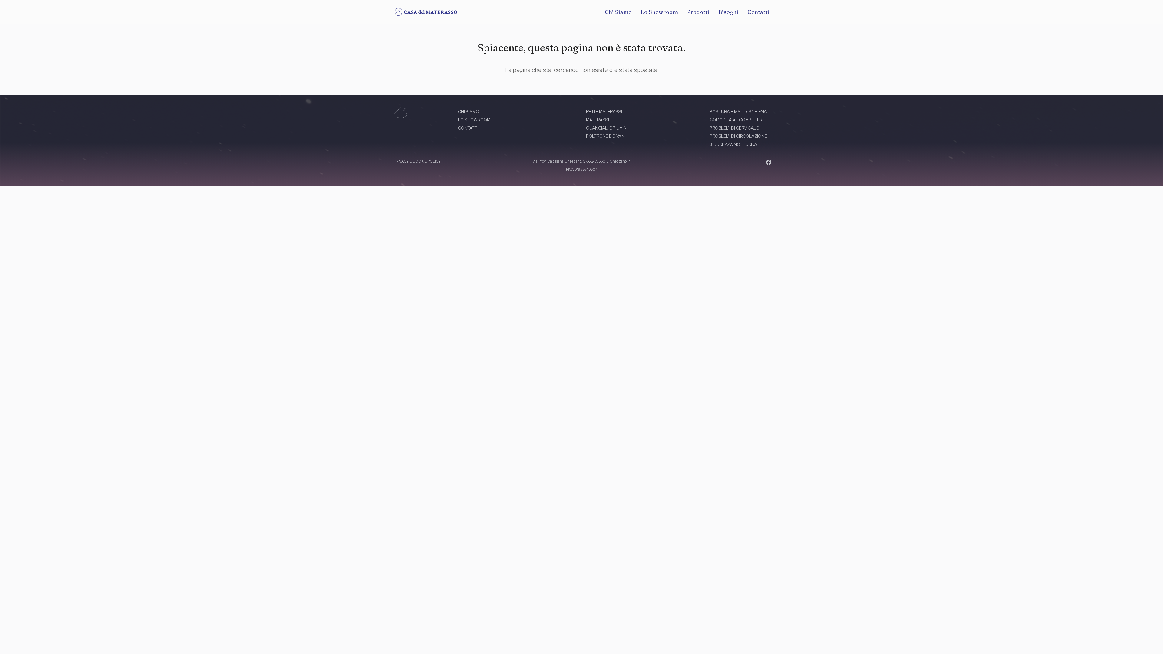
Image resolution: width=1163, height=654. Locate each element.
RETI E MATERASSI (604, 111)
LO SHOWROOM (474, 119)
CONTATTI (468, 127)
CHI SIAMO (468, 111)
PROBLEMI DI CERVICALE (734, 127)
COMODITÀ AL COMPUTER (736, 119)
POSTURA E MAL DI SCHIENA (738, 111)
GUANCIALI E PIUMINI (607, 127)
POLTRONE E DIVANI (605, 136)
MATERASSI (597, 119)
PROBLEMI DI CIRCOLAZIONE (738, 136)
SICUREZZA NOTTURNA (733, 144)
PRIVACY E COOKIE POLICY (417, 161)
